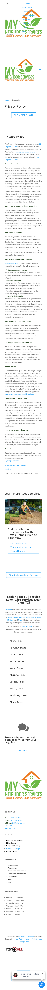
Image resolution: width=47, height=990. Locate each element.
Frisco (33, 617)
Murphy (22, 617)
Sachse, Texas (17, 681)
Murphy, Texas (17, 674)
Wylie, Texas (16, 668)
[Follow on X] (11, 804)
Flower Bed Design (13, 849)
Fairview (15, 617)
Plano (20, 620)
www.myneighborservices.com (26, 152)
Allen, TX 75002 (10, 828)
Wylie (10, 617)
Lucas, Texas (16, 654)
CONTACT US (23, 750)
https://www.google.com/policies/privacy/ (19, 394)
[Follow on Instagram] (15, 804)
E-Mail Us (8, 469)
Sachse (27, 617)
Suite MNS (8, 826)
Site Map (39, 939)
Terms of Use (29, 939)
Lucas (39, 617)
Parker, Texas (17, 661)
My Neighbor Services (12, 263)
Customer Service (15, 820)
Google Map (24, 942)
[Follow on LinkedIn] (19, 804)
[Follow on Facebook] (6, 804)
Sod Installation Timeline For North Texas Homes (20, 547)
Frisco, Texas (17, 688)
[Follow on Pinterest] (24, 804)
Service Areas (12, 876)
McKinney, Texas (18, 695)
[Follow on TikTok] (28, 804)
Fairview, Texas (18, 647)
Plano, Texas (16, 702)
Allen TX (9, 609)
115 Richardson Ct (18, 823)
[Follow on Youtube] (32, 804)
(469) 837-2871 (27, 627)
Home (7, 100)
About (10, 879)
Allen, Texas (16, 640)
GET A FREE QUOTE (23, 115)
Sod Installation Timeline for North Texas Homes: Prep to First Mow (22, 533)
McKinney (10, 620)
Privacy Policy (18, 939)
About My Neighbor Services (23, 574)
